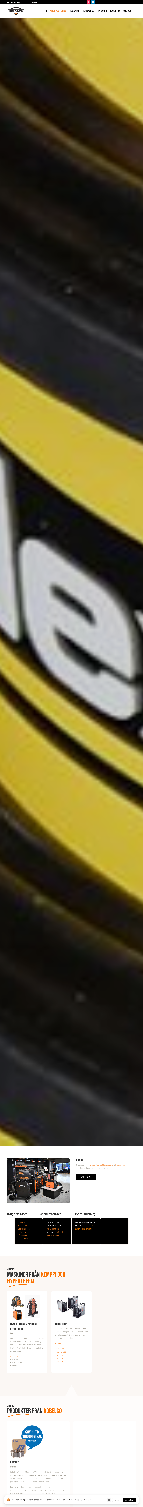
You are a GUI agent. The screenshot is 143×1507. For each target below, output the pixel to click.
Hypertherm (120, 1165)
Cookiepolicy (88, 1500)
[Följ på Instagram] (88, 2)
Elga (61, 1222)
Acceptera (129, 1500)
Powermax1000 (60, 1355)
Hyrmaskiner (102, 11)
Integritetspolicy (76, 1500)
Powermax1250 (60, 1358)
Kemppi (92, 1165)
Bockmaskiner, (24, 1229)
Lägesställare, (23, 1238)
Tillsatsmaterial (88, 11)
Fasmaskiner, (23, 1222)
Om (119, 11)
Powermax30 (59, 1348)
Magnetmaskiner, (25, 1225)
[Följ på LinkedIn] (93, 2)
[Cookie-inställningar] (109, 1500)
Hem (46, 11)
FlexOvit (60, 1232)
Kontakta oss (127, 11)
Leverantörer (75, 11)
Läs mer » (14, 1356)
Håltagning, (22, 1235)
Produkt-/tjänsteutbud (58, 11)
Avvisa (117, 1500)
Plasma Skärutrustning (105, 1165)
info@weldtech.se (17, 2)
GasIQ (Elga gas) (53, 1229)
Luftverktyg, (22, 1232)
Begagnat (113, 11)
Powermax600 (60, 1352)
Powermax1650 (60, 1361)
